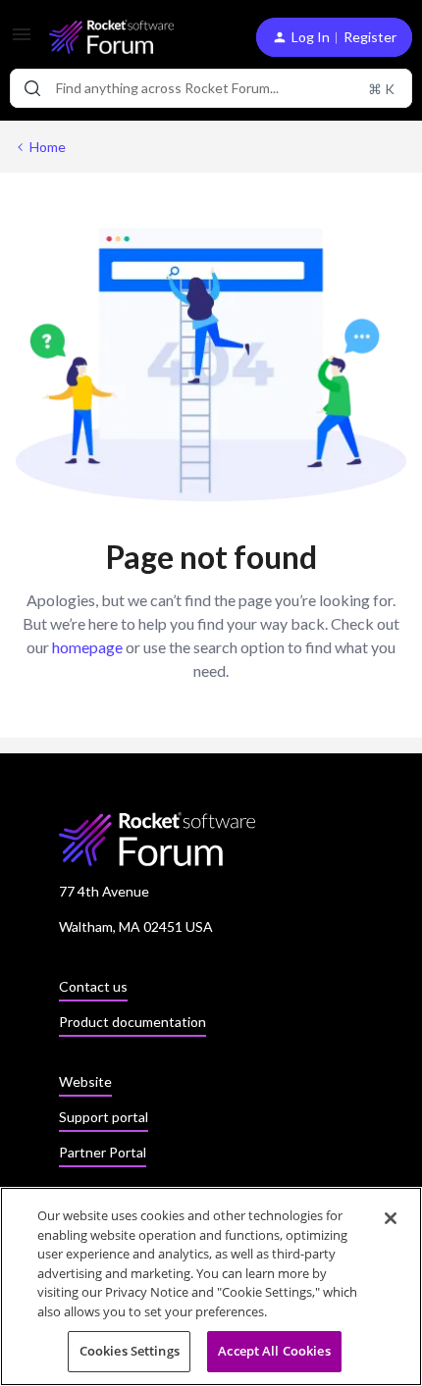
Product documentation (132, 1021)
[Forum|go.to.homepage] (111, 37)
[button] (21, 40)
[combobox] (211, 88)
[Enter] (32, 88)
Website (85, 1081)
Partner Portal (102, 1152)
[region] (211, 1286)
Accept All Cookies (274, 1351)
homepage (87, 647)
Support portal (103, 1116)
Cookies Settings (129, 1351)
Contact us (93, 986)
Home (47, 146)
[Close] (390, 1218)
